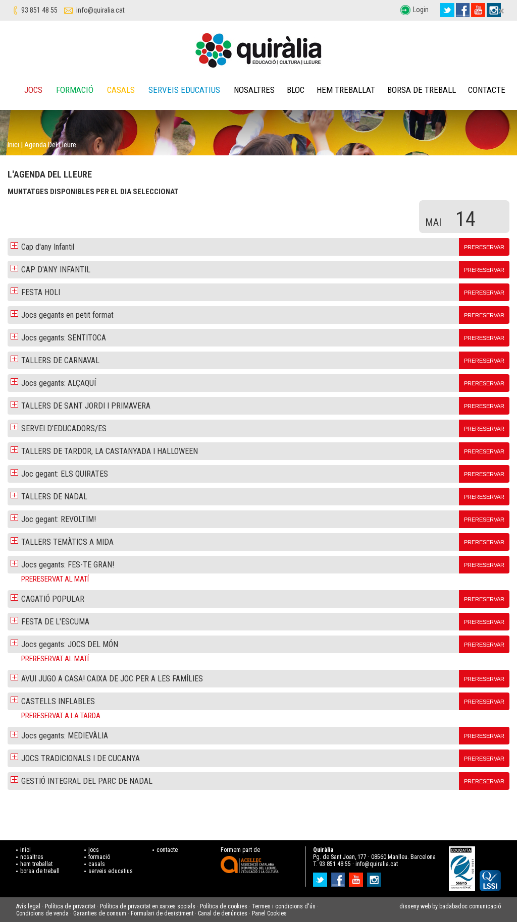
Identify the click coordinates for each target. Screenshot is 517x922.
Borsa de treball (421, 90)
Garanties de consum (99, 913)
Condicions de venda (42, 913)
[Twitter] (447, 10)
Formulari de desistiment (162, 913)
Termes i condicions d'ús (284, 906)
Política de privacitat (70, 906)
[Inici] (258, 50)
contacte (167, 849)
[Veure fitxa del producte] (14, 245)
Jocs (33, 90)
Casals (121, 90)
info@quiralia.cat (100, 10)
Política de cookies (223, 906)
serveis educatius (110, 871)
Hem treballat (346, 90)
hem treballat (36, 864)
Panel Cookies (269, 913)
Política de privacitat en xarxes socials (147, 906)
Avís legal (28, 906)
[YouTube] (478, 10)
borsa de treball (40, 871)
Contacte (486, 90)
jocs (93, 849)
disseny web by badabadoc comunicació (450, 906)
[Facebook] (463, 10)
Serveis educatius (184, 90)
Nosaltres (254, 90)
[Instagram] (375, 876)
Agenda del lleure (50, 144)
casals (96, 864)
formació (99, 856)
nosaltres (31, 856)
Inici (13, 144)
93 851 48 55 (39, 10)
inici (25, 849)
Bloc (295, 90)
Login (421, 10)
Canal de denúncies (222, 913)
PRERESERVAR (484, 247)
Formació (74, 90)
